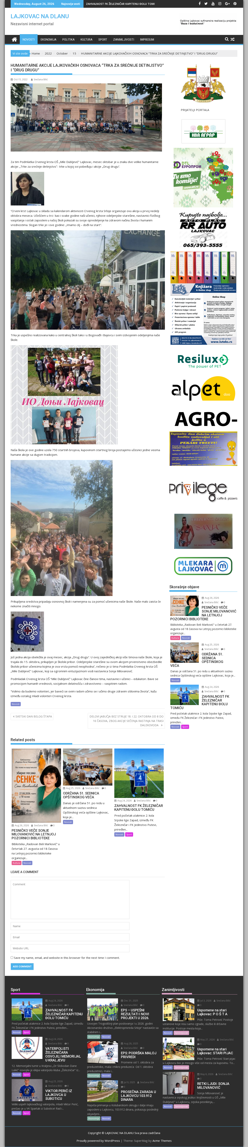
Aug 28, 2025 (130, 1043)
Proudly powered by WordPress (98, 1141)
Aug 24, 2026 (124, 800)
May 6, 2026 (206, 1074)
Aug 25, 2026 (72, 788)
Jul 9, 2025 (129, 1082)
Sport (102, 39)
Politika (68, 39)
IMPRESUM (147, 39)
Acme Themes (162, 1141)
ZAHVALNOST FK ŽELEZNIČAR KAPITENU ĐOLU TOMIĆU (122, 4)
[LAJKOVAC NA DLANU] (14, 39)
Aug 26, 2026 (21, 825)
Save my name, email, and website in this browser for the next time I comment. (67, 958)
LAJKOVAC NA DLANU (40, 16)
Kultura (86, 39)
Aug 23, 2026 (55, 1081)
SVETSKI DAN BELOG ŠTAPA (34, 716)
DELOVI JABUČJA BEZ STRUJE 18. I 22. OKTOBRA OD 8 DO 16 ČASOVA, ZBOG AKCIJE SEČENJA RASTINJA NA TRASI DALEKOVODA (127, 721)
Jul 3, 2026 (205, 1000)
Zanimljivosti (123, 39)
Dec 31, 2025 (130, 1000)
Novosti (29, 39)
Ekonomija (48, 39)
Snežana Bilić (41, 79)
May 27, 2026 (207, 1039)
